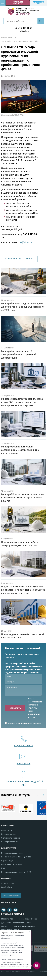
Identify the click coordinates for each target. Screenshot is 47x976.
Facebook (9, 910)
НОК (3, 868)
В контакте (3, 910)
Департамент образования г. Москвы (16, 922)
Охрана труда (7, 860)
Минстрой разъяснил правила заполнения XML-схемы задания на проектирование (20, 450)
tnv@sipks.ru (25, 242)
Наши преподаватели (10, 841)
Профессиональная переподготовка (16, 857)
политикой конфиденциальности (29, 723)
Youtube (15, 910)
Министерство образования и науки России (19, 919)
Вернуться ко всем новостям (19, 259)
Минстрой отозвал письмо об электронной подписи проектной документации (18, 354)
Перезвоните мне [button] (38, 3)
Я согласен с (24, 723)
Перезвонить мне (11, 895)
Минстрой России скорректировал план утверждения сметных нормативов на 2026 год (22, 497)
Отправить (15, 707)
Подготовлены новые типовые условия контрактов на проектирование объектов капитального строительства (23, 590)
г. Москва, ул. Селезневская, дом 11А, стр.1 (24, 783)
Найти (40, 21)
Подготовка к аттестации (11, 864)
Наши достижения (8, 834)
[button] (3, 3)
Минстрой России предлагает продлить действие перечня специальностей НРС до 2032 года (22, 307)
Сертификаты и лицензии (11, 838)
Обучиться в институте (18, 3)
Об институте (6, 830)
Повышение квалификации (12, 853)
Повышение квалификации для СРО (16, 872)
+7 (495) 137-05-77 (23, 28)
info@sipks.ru (23, 31)
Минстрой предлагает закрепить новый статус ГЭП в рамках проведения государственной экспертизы (22, 402)
